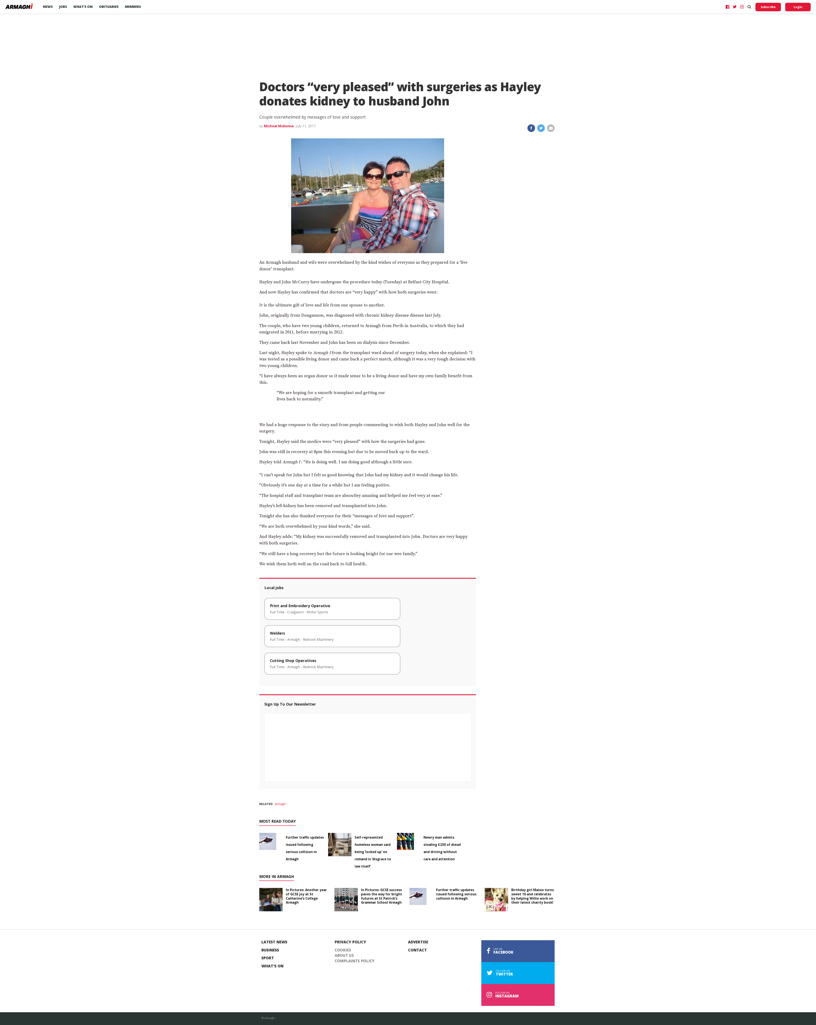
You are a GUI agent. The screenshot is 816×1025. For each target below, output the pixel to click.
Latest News (274, 942)
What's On (272, 966)
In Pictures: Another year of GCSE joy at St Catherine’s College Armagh (306, 896)
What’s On (83, 6)
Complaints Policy (354, 961)
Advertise (418, 942)
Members (133, 6)
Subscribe (768, 7)
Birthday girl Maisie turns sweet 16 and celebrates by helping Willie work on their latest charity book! (532, 896)
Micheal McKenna (279, 126)
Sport (267, 958)
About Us (344, 955)
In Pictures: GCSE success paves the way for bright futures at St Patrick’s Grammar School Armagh (381, 896)
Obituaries (109, 6)
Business (270, 950)
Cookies (343, 950)
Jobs (63, 6)
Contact (417, 950)
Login (798, 7)
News (48, 6)
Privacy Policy (350, 942)
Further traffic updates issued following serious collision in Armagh (456, 894)
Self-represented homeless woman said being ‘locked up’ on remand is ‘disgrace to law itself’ (373, 851)
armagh (280, 804)
